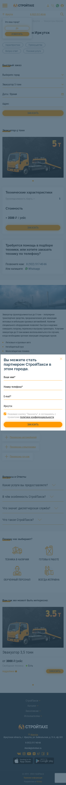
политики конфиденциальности (37, 417)
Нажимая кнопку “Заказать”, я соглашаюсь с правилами (32, 416)
